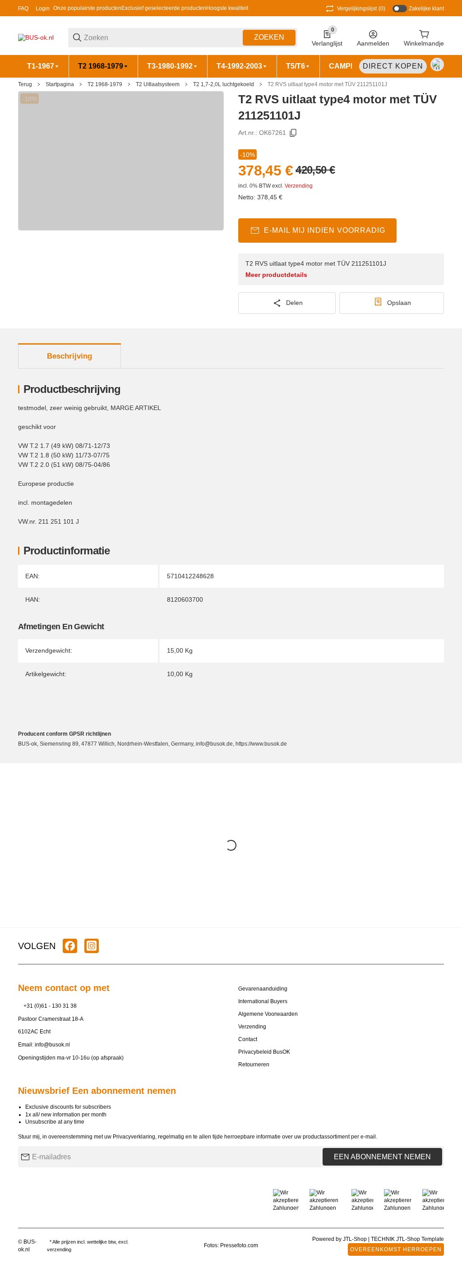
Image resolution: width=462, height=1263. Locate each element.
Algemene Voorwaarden (268, 1014)
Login (43, 8)
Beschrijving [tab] (69, 356)
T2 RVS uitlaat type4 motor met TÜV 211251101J (327, 84)
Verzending (299, 186)
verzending (59, 1249)
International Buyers (262, 1001)
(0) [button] (361, 8)
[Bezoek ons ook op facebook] (70, 946)
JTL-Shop (355, 1239)
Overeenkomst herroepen (396, 1249)
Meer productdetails (276, 274)
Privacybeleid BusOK (264, 1052)
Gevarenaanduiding (262, 989)
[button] (437, 946)
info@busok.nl (52, 1045)
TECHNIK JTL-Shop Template (407, 1239)
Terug (25, 84)
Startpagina (60, 84)
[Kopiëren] (293, 133)
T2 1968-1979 (105, 84)
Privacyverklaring (134, 1137)
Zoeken (269, 37)
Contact (247, 1039)
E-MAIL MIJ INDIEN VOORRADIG (324, 230)
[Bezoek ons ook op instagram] (91, 946)
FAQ (23, 8)
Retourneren (253, 1064)
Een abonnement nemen (382, 1157)
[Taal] (437, 64)
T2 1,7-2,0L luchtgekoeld (223, 84)
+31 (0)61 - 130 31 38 (50, 1006)
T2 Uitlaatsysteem (158, 84)
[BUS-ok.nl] (36, 37)
